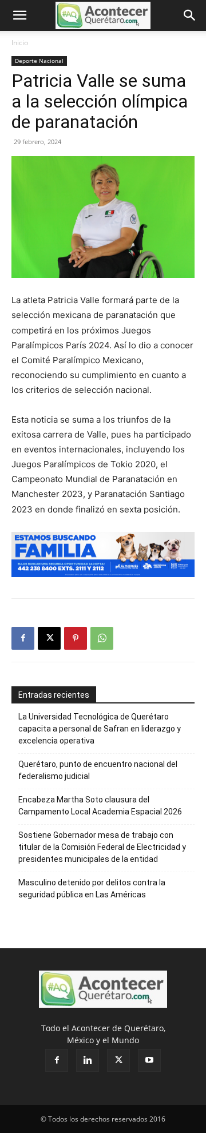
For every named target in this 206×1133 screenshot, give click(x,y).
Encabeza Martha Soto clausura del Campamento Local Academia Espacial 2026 (100, 805)
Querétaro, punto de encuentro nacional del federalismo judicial (97, 770)
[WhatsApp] (101, 638)
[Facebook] (22, 638)
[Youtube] (149, 1060)
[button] (19, 15)
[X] (49, 638)
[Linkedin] (87, 1060)
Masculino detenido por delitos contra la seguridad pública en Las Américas (91, 888)
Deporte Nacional (39, 61)
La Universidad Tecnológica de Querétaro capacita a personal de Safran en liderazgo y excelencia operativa (99, 728)
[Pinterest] (75, 638)
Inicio (19, 42)
